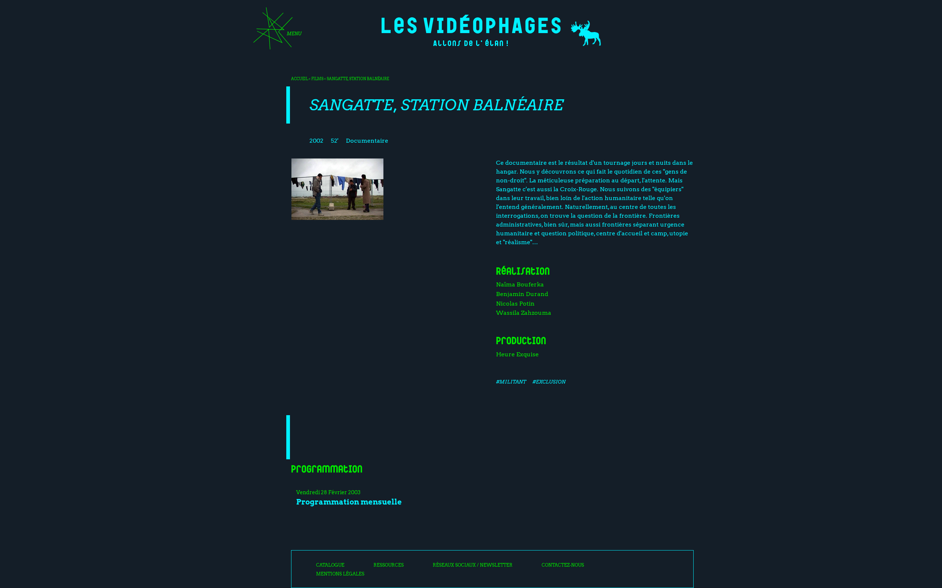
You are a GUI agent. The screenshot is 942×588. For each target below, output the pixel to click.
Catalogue (330, 565)
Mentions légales (340, 574)
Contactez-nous (563, 565)
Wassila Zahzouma (523, 312)
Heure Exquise (517, 354)
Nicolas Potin (515, 303)
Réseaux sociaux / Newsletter (473, 565)
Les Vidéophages (471, 24)
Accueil (299, 78)
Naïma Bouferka (520, 284)
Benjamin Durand (522, 294)
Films (317, 78)
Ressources (388, 565)
